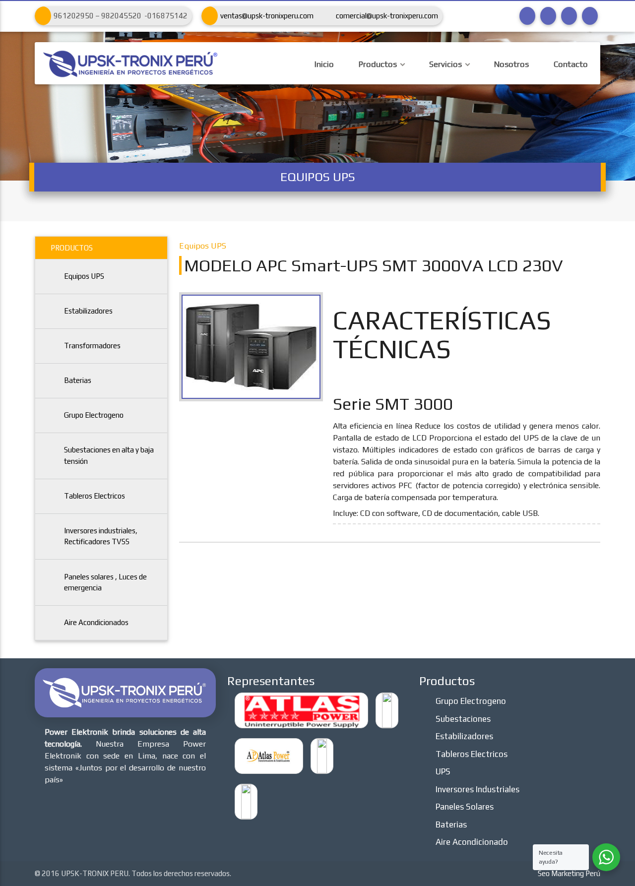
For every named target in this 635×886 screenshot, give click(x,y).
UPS (443, 771)
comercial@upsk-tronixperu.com (387, 15)
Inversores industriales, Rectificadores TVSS (100, 536)
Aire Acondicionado (472, 842)
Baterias (77, 380)
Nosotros (511, 64)
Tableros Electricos (94, 496)
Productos (378, 64)
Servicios (445, 64)
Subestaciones (463, 719)
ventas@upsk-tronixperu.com (267, 15)
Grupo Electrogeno (94, 415)
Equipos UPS (84, 276)
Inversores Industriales (477, 789)
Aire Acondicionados (96, 622)
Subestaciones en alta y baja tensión (109, 455)
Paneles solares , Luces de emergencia (105, 582)
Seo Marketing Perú (569, 873)
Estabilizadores (88, 311)
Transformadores (92, 345)
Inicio (324, 64)
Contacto (571, 64)
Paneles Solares (465, 807)
